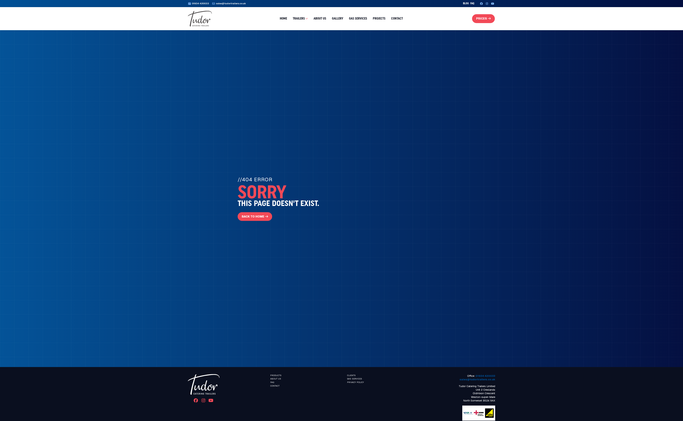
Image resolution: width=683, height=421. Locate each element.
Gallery (337, 18)
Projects (379, 18)
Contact (397, 18)
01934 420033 (485, 375)
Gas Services (358, 18)
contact (275, 386)
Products (276, 375)
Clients (351, 375)
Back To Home (253, 216)
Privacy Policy (355, 382)
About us (320, 18)
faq (472, 3)
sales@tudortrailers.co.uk (477, 379)
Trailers (299, 18)
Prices (481, 18)
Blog (466, 3)
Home (283, 18)
